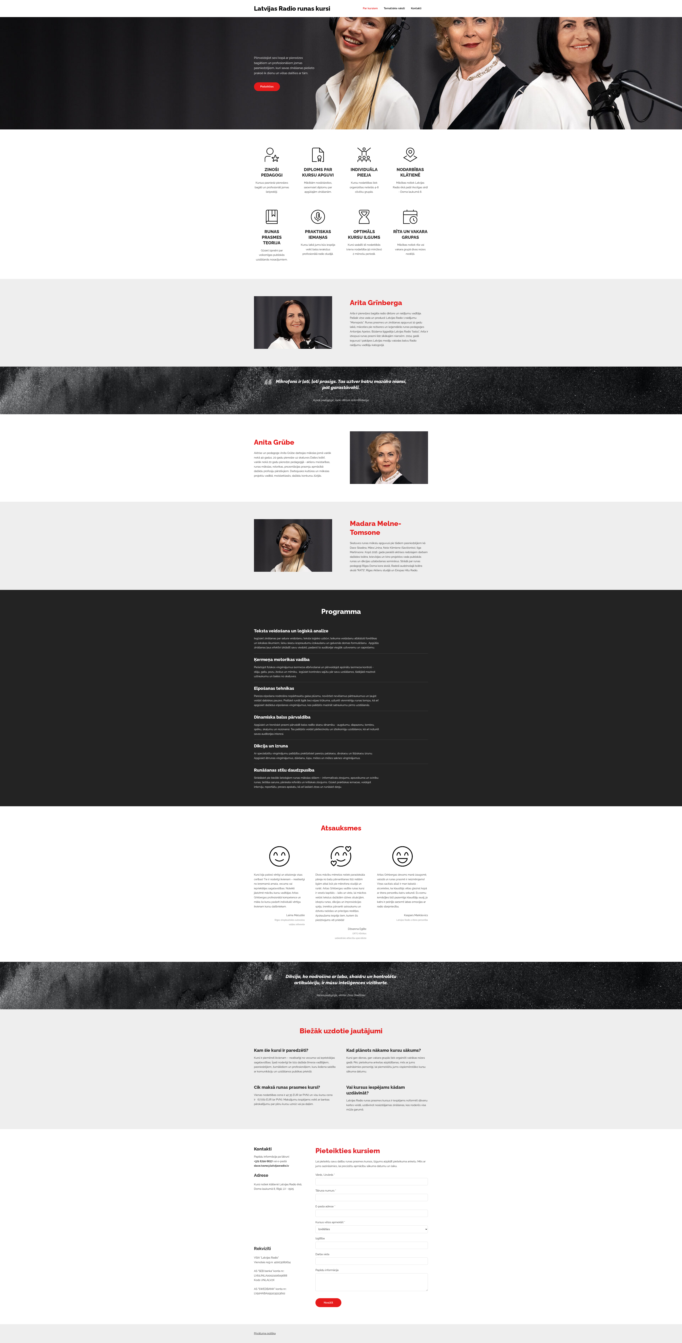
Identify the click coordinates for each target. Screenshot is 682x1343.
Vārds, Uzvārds (325, 1174)
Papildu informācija (327, 1270)
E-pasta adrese (325, 1206)
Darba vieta (322, 1254)
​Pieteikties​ (267, 86)
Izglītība (320, 1238)
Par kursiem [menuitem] (370, 8)
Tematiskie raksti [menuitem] (394, 8)
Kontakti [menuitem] (416, 8)
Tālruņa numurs (325, 1190)
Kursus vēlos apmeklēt (330, 1222)
